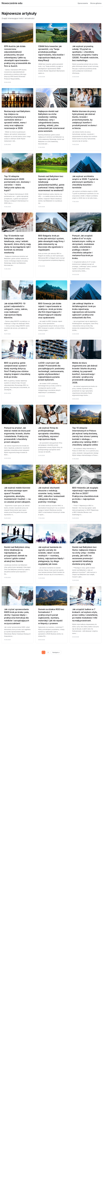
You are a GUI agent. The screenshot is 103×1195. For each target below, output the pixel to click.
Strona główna (95, 3)
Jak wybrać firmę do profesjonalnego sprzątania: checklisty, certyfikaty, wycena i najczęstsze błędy (49, 433)
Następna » (56, 652)
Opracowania (83, 3)
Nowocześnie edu (12, 3)
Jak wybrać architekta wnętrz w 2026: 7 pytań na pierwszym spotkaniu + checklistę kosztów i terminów (85, 182)
